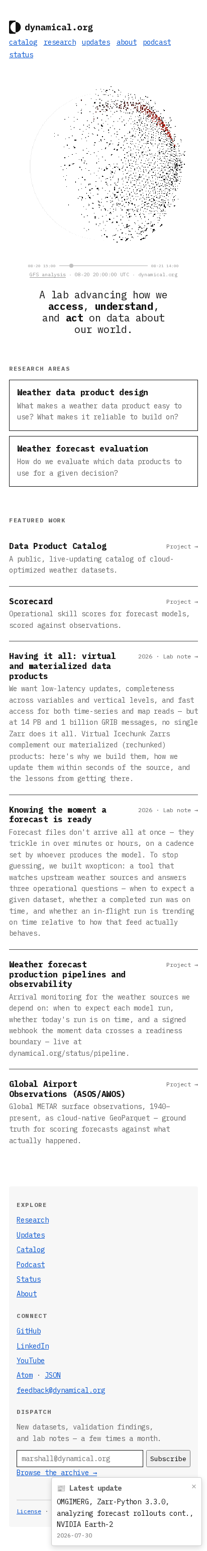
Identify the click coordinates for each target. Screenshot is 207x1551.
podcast (157, 42)
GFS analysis (48, 274)
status (21, 54)
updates (96, 42)
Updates (31, 1235)
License (29, 1511)
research (60, 42)
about (127, 42)
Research (33, 1220)
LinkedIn (33, 1346)
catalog (23, 42)
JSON (53, 1375)
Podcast (31, 1264)
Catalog (31, 1249)
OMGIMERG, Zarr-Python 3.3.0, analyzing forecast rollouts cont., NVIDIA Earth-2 (125, 1513)
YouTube (31, 1360)
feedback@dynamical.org (61, 1390)
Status (29, 1279)
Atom (25, 1375)
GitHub (29, 1331)
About (27, 1293)
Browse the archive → (57, 1472)
